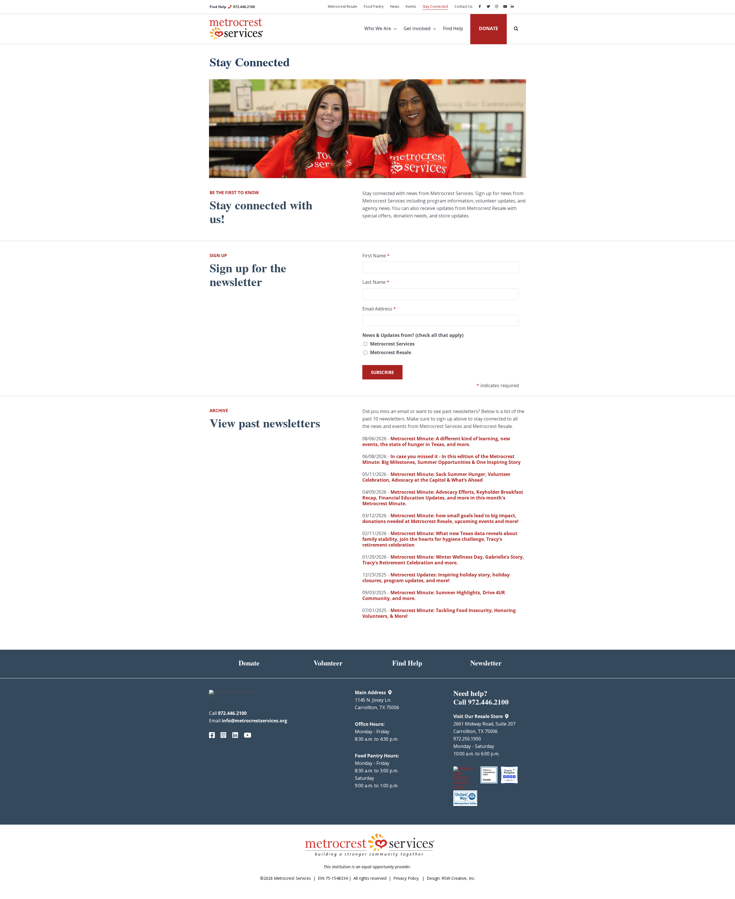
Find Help (407, 663)
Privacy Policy (406, 878)
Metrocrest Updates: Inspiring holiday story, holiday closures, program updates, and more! (436, 578)
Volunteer (328, 663)
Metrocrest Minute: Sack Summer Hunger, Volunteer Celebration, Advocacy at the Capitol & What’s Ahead (436, 477)
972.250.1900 (467, 739)
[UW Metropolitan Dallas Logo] (465, 793)
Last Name (375, 282)
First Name (376, 255)
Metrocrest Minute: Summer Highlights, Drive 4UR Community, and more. (433, 595)
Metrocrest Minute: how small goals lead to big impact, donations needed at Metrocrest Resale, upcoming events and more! (440, 518)
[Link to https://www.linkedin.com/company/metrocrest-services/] (233, 735)
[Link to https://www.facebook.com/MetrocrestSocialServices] (210, 735)
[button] (512, 28)
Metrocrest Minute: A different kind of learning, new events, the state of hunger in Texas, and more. (436, 441)
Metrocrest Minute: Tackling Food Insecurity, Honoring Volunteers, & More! (439, 613)
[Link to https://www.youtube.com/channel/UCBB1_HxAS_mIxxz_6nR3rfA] (245, 735)
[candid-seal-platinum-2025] (489, 768)
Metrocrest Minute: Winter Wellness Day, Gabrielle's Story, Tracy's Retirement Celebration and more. (443, 560)
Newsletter (486, 663)
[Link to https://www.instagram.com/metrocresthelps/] (221, 735)
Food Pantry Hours (376, 756)
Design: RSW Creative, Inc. (451, 878)
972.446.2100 (244, 6)
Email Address (379, 309)
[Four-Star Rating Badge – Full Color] (509, 768)
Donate (249, 663)
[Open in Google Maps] (390, 692)
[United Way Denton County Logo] (465, 768)
